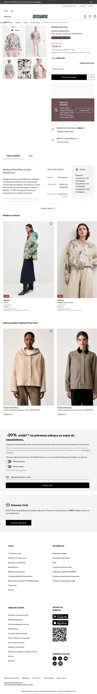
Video (17, 30)
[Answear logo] (40, 16)
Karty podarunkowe (16, 642)
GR (12, 685)
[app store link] (60, 622)
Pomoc (11, 656)
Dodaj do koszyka (69, 77)
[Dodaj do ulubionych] (91, 77)
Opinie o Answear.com (17, 558)
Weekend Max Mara (59, 27)
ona (6, 11)
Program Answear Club (62, 567)
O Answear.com (14, 553)
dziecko (7, 16)
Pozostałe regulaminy (61, 558)
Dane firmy (37, 678)
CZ (10, 685)
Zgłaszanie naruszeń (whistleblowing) (23, 581)
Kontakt (11, 661)
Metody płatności (15, 620)
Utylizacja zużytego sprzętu (64, 581)
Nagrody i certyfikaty (17, 562)
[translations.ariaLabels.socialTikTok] (55, 663)
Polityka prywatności (11, 678)
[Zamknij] (91, 2)
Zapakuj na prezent (16, 647)
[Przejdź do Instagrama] (60, 658)
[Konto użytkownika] (85, 16)
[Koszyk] (94, 16)
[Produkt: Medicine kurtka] (28, 259)
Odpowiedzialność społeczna (20, 576)
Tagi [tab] (30, 155)
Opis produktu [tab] (13, 155)
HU (16, 685)
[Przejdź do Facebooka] (55, 658)
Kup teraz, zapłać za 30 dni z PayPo (22, 652)
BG (5, 685)
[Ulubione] (89, 16)
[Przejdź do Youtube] (66, 658)
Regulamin (26, 678)
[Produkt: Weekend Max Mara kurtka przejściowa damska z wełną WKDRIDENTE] (28, 367)
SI (23, 685)
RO (21, 685)
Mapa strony (61, 678)
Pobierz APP (84, 110)
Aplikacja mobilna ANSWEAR (65, 572)
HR (14, 685)
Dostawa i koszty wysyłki (18, 615)
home (6, 22)
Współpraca (13, 567)
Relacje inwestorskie (16, 572)
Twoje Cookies (49, 678)
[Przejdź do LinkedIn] (60, 663)
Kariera (11, 590)
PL (19, 685)
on (11, 11)
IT (18, 685)
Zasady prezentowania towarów (66, 576)
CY (8, 685)
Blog (54, 562)
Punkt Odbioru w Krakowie (19, 638)
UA (27, 685)
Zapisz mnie (47, 485)
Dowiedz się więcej (18, 523)
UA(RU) (30, 685)
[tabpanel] (48, 185)
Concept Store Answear (18, 633)
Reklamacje (13, 629)
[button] (72, 69)
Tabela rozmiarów (87, 63)
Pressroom (12, 585)
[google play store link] (60, 616)
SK (25, 685)
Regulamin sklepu (60, 553)
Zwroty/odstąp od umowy (18, 624)
